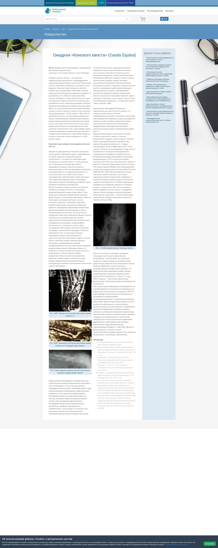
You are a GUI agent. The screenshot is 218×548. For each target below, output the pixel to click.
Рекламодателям (155, 11)
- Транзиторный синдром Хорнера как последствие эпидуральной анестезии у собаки (158, 66)
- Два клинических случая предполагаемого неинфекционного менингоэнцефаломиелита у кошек (159, 106)
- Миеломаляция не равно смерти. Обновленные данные (159, 92)
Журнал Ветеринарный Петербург (60, 3)
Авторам (169, 11)
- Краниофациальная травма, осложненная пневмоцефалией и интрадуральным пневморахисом (158, 98)
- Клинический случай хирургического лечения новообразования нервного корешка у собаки (160, 113)
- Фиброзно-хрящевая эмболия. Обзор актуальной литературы (158, 80)
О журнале (120, 11)
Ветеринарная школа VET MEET (120, 3)
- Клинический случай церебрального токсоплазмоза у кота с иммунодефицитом (160, 59)
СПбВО (101, 3)
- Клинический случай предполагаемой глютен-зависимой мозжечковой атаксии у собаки (159, 74)
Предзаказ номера (136, 11)
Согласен (209, 544)
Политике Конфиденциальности (176, 544)
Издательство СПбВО (86, 3)
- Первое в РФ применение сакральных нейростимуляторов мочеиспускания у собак (158, 86)
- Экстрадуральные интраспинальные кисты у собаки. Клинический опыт (158, 120)
